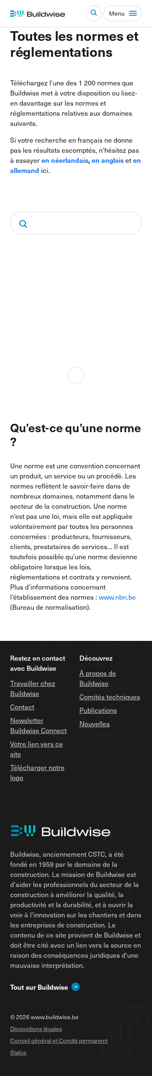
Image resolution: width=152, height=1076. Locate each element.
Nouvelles (94, 723)
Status (18, 1052)
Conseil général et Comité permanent (59, 1040)
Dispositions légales (36, 1028)
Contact (22, 706)
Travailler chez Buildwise (32, 688)
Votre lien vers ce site (36, 749)
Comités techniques (109, 696)
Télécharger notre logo (37, 772)
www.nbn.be (117, 597)
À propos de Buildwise (97, 678)
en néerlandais (64, 160)
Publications (98, 710)
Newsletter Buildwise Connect (38, 725)
